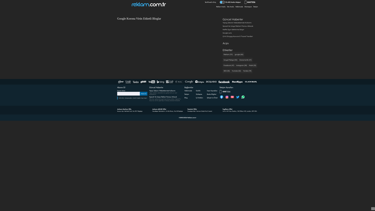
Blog (186, 98)
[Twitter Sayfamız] (238, 98)
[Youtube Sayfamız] (232, 98)
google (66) (239, 54)
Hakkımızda (239, 7)
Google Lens (227, 33)
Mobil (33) (252, 65)
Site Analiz (230, 7)
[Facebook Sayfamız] (222, 98)
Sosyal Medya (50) (230, 60)
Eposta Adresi (121, 90)
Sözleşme (199, 94)
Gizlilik (198, 91)
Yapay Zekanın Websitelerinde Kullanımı (237, 23)
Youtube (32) (236, 71)
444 (251, 2)
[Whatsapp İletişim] (243, 98)
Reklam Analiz (220, 7)
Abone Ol (143, 93)
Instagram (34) (241, 65)
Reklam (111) (228, 54)
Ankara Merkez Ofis (124, 109)
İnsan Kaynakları (212, 91)
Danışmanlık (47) (245, 60)
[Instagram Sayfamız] (227, 98)
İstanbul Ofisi (192, 109)
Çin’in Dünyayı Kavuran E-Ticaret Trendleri (238, 36)
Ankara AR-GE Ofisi (159, 109)
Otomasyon (248, 7)
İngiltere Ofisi (227, 109)
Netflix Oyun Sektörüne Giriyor (233, 29)
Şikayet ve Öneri (212, 98)
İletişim (255, 7)
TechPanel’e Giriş (210, 2)
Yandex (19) (247, 71)
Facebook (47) (229, 65)
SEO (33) (227, 71)
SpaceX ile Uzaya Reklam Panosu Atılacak (238, 26)
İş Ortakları (199, 98)
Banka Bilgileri (211, 94)
